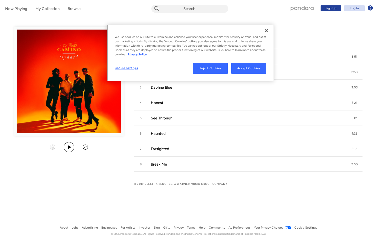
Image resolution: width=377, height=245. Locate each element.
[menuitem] (346, 8)
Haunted (158, 133)
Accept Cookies (248, 68)
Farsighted (160, 149)
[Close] (266, 30)
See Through (161, 118)
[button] (354, 56)
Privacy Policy (137, 54)
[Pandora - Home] (302, 8)
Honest (157, 102)
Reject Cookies (210, 68)
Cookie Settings (126, 68)
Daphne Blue (161, 87)
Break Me (159, 164)
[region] (190, 53)
